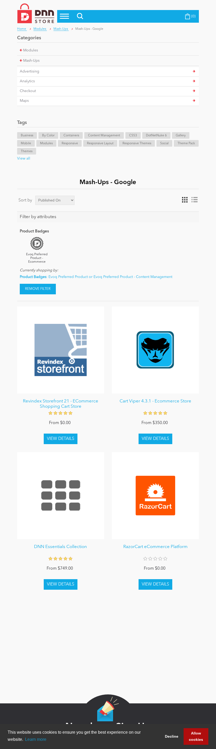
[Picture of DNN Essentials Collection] (60, 495)
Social (164, 143)
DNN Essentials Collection (60, 547)
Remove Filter (38, 289)
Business (27, 135)
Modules (30, 50)
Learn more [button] (35, 739)
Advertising (29, 71)
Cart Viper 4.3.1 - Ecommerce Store (155, 401)
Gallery (181, 135)
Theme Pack (186, 143)
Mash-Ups (31, 61)
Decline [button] (171, 736)
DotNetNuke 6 (156, 135)
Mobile (26, 143)
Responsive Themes (136, 143)
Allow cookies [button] (196, 736)
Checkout (28, 91)
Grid (185, 200)
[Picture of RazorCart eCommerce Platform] (155, 495)
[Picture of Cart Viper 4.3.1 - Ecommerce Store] (155, 349)
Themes (26, 151)
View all (23, 158)
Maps (24, 101)
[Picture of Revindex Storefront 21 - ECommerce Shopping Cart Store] (60, 349)
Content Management (104, 135)
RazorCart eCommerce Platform (155, 547)
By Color (48, 135)
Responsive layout (100, 143)
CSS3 (133, 135)
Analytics (27, 81)
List (194, 200)
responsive (70, 143)
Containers (71, 135)
